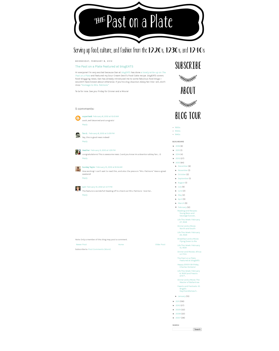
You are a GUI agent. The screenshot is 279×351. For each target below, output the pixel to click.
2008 (178, 313)
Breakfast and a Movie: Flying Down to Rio (188, 240)
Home (121, 244)
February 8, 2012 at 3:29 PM (102, 133)
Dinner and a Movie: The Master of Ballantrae (188, 281)
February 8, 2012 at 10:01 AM (106, 116)
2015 (178, 150)
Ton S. (85, 133)
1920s (177, 127)
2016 (178, 146)
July (180, 187)
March (181, 203)
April (180, 199)
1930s (177, 131)
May (180, 195)
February (182, 207)
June (180, 191)
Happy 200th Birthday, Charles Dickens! (188, 265)
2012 (178, 162)
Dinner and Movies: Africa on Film (189, 253)
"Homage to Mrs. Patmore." (95, 85)
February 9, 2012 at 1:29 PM (103, 150)
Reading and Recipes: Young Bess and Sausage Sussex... (187, 213)
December (183, 166)
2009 (178, 309)
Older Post (160, 244)
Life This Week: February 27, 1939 (188, 220)
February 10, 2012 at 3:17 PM (99, 187)
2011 (178, 301)
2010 (178, 305)
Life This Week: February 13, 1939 (188, 246)
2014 (178, 154)
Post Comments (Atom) (99, 249)
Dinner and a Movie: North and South (186, 227)
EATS (125, 72)
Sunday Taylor (88, 167)
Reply (84, 124)
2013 (178, 158)
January (182, 296)
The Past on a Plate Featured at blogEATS (188, 259)
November (183, 170)
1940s (177, 134)
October (182, 174)
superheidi (87, 116)
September (183, 178)
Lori (84, 187)
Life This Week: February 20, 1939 (188, 233)
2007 (178, 318)
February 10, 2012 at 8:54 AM (109, 167)
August (181, 182)
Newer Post (81, 244)
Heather (86, 150)
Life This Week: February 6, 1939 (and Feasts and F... (188, 273)
